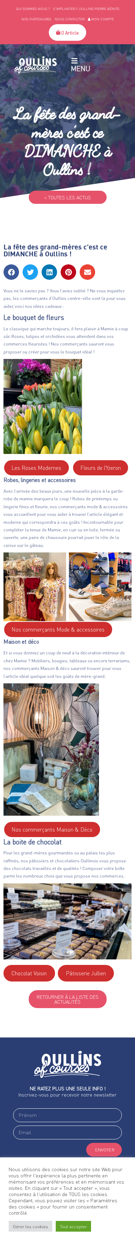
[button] (11, 272)
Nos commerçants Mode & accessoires (58, 629)
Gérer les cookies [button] (30, 1226)
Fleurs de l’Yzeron (100, 467)
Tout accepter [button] (73, 1226)
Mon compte (102, 19)
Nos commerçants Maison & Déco (51, 829)
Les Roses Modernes (36, 467)
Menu (80, 68)
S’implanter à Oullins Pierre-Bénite (86, 9)
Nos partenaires (36, 19)
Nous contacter (69, 19)
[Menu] (74, 60)
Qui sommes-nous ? (33, 9)
